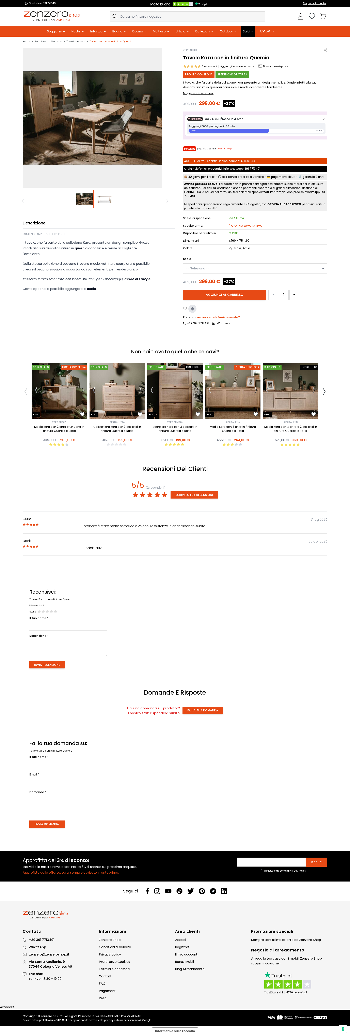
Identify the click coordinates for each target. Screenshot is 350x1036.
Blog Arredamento (190, 969)
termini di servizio (128, 1020)
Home (26, 41)
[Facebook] (147, 891)
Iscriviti (316, 862)
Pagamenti (107, 991)
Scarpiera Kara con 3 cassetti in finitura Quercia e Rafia (175, 429)
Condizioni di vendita (115, 947)
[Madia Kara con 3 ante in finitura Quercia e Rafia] (233, 391)
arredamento (289, 950)
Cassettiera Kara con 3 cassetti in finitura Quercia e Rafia (117, 429)
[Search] (114, 16)
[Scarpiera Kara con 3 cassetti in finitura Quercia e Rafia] (175, 391)
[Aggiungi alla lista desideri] (185, 309)
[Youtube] (168, 891)
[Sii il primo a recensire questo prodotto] (117, 445)
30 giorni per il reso (201, 177)
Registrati (182, 947)
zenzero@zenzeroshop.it (49, 954)
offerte (287, 939)
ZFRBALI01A (59, 422)
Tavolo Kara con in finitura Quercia (111, 41)
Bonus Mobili (184, 961)
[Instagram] (157, 891)
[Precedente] (23, 200)
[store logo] (51, 16)
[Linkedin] (224, 891)
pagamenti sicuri (283, 177)
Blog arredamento (314, 3)
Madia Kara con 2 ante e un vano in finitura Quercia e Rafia (59, 429)
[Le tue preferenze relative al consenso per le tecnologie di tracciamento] (343, 1029)
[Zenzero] (175, 915)
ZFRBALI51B (291, 422)
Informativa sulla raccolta (175, 1031)
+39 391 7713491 (198, 323)
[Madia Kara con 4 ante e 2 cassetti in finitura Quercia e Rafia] (290, 391)
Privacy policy (110, 954)
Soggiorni (40, 41)
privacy (108, 1020)
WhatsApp (37, 947)
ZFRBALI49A (175, 422)
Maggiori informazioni (198, 93)
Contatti (105, 976)
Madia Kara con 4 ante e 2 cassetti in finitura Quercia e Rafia (290, 429)
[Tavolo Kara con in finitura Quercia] (85, 199)
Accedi (180, 939)
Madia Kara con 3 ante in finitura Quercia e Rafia (233, 429)
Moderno (56, 41)
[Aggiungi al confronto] (192, 309)
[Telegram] (213, 891)
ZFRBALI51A (233, 422)
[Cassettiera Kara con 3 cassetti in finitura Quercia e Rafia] (117, 391)
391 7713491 (252, 169)
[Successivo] (168, 200)
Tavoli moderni (75, 41)
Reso (103, 998)
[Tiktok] (179, 891)
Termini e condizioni (114, 969)
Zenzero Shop (110, 939)
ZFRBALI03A (117, 422)
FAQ (102, 983)
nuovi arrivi (271, 963)
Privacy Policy (297, 870)
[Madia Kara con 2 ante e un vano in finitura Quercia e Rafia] (59, 391)
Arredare (7, 1007)
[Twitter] (190, 891)
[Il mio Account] (300, 16)
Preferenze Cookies (114, 961)
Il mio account (186, 954)
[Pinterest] (202, 891)
